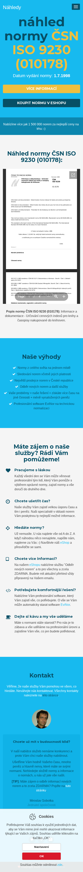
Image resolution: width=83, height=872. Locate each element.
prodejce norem (37, 380)
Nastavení (41, 847)
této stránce (50, 695)
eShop (64, 542)
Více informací (41, 89)
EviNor (65, 604)
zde (59, 864)
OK (41, 856)
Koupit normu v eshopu (41, 103)
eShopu (34, 564)
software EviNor (43, 403)
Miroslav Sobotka (41, 800)
